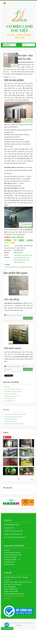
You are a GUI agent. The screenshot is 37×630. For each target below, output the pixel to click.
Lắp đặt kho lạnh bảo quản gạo (13, 416)
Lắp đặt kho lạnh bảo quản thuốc (13, 531)
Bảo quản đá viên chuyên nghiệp (13, 423)
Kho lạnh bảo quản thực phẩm (13, 391)
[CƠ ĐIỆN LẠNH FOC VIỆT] (19, 15)
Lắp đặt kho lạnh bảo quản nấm (13, 534)
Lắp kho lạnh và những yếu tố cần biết (15, 414)
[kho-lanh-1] (10, 54)
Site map (7, 598)
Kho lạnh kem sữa (9, 398)
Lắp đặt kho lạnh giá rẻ (10, 419)
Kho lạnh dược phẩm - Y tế (15, 366)
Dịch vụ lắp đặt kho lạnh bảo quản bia (15, 537)
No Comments (18, 315)
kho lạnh (20, 161)
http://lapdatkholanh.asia (21, 260)
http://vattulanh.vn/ (19, 262)
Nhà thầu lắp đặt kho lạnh (11, 524)
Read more (27, 318)
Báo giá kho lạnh (9, 528)
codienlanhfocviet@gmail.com (23, 255)
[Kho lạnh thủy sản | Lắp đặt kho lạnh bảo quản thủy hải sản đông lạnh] (26, 452)
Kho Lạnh (13, 77)
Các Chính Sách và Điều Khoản (14, 596)
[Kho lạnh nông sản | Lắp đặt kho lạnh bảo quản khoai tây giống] (10, 471)
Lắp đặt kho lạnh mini (10, 421)
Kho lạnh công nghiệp (10, 394)
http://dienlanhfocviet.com (22, 257)
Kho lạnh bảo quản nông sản (12, 389)
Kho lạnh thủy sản (9, 401)
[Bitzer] (11, 502)
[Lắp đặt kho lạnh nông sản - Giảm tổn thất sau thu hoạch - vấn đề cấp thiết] (26, 471)
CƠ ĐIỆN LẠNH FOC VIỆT (19, 29)
